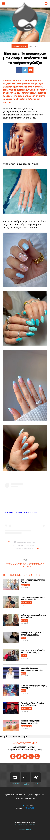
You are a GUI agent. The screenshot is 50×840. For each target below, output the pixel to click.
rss (37, 756)
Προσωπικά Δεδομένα (13, 795)
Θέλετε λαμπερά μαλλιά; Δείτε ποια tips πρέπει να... (32, 598)
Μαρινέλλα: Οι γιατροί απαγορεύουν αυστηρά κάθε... (32, 669)
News (25, 777)
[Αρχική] (25, 31)
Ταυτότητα (19, 798)
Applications (39, 795)
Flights (36, 777)
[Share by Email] (30, 70)
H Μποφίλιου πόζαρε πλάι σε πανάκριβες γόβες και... (32, 634)
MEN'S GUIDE (25, 585)
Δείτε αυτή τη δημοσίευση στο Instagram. (21, 512)
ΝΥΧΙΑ (9, 564)
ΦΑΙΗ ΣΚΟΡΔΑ (35, 564)
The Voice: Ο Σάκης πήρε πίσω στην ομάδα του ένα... (32, 704)
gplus (31, 756)
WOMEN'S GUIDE (26, 603)
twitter (19, 756)
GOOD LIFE (24, 620)
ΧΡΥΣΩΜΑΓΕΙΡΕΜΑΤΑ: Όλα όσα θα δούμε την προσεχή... (33, 651)
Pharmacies (15, 777)
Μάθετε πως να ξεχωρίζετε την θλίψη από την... (33, 616)
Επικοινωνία (30, 798)
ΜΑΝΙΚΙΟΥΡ (21, 564)
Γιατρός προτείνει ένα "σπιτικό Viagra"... (33, 581)
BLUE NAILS (25, 567)
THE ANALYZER (26, 708)
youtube (25, 756)
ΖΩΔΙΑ (23, 691)
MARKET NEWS (26, 726)
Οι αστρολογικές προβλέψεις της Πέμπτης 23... (34, 686)
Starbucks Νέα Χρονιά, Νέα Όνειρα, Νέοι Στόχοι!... (31, 722)
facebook (13, 756)
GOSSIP (23, 673)
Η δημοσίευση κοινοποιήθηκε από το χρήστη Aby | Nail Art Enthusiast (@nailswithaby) (24, 545)
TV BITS (23, 655)
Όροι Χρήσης (28, 795)
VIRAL (23, 638)
